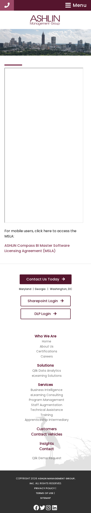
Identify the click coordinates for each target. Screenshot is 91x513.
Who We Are (45, 336)
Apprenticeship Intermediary (47, 420)
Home (46, 341)
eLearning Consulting (46, 395)
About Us (46, 346)
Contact (46, 449)
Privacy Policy (44, 488)
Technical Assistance (46, 410)
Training (46, 415)
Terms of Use (44, 493)
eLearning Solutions (47, 375)
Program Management (46, 400)
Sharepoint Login (43, 300)
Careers (47, 356)
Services (45, 384)
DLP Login (43, 313)
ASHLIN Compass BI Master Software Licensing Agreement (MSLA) (37, 248)
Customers (47, 429)
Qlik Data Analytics (46, 370)
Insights (47, 443)
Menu (80, 5)
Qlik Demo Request (46, 458)
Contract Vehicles (46, 434)
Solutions (45, 365)
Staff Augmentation (46, 405)
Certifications (46, 351)
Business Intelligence (47, 390)
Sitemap (45, 498)
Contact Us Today (43, 279)
